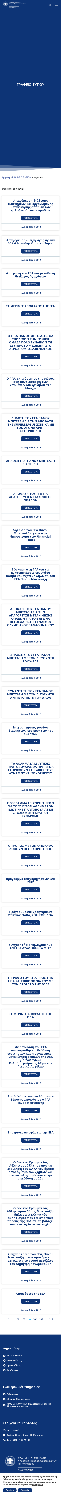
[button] (56, 5)
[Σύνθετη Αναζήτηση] (51, 5)
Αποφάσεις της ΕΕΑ (30, 1294)
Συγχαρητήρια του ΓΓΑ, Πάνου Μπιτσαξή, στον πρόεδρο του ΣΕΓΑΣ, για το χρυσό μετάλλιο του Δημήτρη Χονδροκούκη (30, 1259)
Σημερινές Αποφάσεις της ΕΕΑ (31, 1132)
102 (23, 1319)
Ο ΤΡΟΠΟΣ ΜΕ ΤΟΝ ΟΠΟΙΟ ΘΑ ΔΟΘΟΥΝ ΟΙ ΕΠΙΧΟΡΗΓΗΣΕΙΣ (30, 847)
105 (41, 1319)
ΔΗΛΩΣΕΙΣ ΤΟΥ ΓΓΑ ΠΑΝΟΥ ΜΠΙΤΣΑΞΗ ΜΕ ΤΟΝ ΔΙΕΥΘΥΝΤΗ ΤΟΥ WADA (30, 658)
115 (51, 1319)
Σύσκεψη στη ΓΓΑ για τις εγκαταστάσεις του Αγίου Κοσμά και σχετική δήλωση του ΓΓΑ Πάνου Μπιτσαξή (30, 574)
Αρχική (5, 177)
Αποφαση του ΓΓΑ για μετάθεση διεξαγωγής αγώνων (30, 274)
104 (35, 1319)
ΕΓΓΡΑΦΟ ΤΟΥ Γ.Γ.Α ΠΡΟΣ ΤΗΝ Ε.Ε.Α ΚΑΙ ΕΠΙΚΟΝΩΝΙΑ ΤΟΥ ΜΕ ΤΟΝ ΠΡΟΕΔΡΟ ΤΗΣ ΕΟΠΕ (30, 981)
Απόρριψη (25, 1490)
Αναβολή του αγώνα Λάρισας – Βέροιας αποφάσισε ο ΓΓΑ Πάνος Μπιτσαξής (31, 1099)
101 (17, 1319)
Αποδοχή (10, 1490)
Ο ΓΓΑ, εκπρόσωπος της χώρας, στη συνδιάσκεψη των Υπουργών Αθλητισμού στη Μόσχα (31, 383)
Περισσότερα (30, 217)
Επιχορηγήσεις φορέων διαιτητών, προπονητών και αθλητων (30, 730)
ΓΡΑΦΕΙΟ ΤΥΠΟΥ (21, 177)
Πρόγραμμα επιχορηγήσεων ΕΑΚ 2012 (30, 880)
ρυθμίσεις (38, 1484)
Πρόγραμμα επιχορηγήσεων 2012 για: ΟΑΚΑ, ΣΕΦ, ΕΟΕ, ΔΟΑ (30, 913)
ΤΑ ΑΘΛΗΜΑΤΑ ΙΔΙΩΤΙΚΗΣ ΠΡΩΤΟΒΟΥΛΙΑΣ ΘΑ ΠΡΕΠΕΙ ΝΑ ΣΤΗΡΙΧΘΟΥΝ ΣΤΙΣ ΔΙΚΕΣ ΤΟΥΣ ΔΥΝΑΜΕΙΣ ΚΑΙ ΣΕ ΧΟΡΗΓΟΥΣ (31, 768)
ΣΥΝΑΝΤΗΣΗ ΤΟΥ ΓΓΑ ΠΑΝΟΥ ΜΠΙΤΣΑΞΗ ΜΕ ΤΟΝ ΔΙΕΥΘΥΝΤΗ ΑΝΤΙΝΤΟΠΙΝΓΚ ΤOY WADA (30, 694)
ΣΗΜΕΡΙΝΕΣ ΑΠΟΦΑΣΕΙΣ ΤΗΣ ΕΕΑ (30, 306)
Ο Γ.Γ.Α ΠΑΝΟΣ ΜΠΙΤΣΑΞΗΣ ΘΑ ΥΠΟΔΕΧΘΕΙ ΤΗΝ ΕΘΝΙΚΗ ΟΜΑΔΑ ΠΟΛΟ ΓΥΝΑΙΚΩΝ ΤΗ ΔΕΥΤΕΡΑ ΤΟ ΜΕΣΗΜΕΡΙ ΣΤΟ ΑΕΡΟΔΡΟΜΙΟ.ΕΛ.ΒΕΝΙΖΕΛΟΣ (30, 342)
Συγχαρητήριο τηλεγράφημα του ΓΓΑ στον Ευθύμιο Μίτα (30, 946)
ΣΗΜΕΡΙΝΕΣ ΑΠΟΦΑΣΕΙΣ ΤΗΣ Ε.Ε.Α (30, 1015)
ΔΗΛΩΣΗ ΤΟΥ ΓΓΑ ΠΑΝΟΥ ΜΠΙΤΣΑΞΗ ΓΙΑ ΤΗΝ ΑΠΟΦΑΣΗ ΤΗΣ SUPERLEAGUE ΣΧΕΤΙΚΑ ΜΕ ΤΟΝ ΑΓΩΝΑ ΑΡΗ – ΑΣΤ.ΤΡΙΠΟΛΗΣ (30, 424)
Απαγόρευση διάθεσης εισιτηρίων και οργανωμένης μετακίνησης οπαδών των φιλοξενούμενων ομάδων (30, 205)
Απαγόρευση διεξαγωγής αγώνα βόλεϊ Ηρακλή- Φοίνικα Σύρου (30, 241)
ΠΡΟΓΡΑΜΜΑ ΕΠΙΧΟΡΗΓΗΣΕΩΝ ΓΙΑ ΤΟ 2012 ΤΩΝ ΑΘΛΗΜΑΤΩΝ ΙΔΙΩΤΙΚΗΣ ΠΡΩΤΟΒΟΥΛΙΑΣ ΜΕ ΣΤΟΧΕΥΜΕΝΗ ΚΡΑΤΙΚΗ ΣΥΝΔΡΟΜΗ (30, 809)
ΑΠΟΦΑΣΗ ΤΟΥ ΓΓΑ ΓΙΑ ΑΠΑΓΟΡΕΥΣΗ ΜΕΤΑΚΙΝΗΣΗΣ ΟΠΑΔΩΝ (30, 497)
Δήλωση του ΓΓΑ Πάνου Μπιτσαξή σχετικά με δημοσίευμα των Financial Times (30, 535)
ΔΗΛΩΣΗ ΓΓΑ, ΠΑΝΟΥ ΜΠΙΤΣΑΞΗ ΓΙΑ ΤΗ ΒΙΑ (30, 462)
